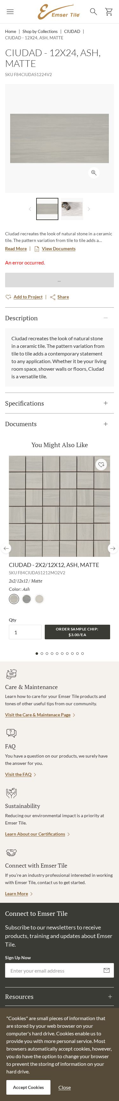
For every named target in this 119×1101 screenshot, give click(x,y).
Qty (12, 619)
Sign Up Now (18, 957)
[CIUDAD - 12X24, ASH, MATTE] (47, 209)
